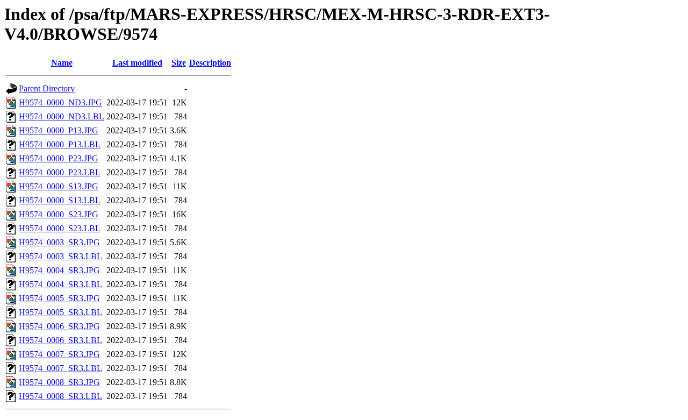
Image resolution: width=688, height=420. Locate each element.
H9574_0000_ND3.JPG (60, 102)
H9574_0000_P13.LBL (60, 144)
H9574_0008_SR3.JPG (59, 382)
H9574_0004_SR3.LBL (60, 284)
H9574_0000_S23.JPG (58, 214)
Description (210, 62)
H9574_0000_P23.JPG (58, 158)
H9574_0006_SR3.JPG (59, 326)
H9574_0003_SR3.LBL (60, 256)
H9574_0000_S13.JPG (58, 186)
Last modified (137, 62)
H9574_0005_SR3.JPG (59, 298)
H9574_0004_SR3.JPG (59, 270)
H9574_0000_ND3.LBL (61, 116)
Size (178, 62)
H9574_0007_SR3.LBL (60, 368)
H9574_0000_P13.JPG (58, 130)
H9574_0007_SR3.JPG (59, 354)
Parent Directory (47, 88)
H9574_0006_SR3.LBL (60, 340)
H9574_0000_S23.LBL (60, 228)
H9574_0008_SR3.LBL (60, 396)
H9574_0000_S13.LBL (60, 200)
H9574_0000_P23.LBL (60, 172)
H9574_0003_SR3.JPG (59, 242)
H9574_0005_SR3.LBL (60, 312)
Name (62, 62)
